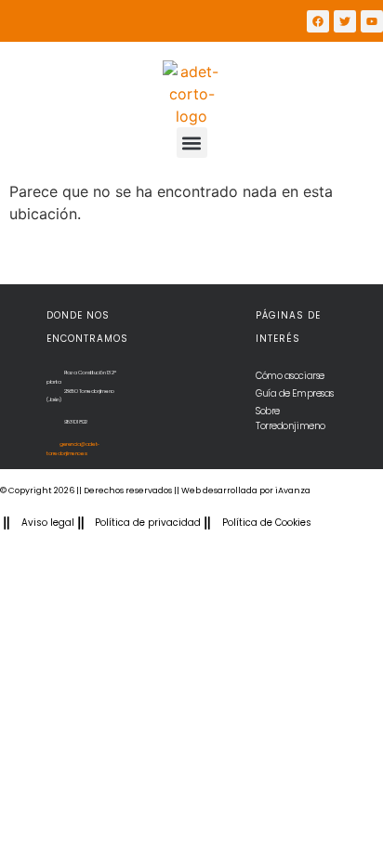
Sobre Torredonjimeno (290, 418)
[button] (192, 142)
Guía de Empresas (295, 393)
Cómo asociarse (290, 376)
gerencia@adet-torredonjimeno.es (72, 448)
